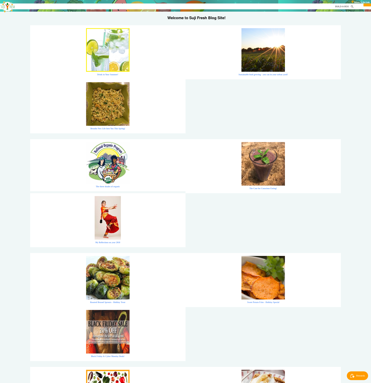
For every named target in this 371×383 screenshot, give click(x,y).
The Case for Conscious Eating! (263, 188)
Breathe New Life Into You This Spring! (107, 129)
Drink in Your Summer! (107, 74)
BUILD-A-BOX (342, 6)
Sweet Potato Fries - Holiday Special (263, 302)
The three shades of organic (108, 186)
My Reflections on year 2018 (107, 242)
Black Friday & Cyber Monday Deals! (107, 356)
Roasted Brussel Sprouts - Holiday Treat (107, 302)
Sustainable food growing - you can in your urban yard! (263, 74)
